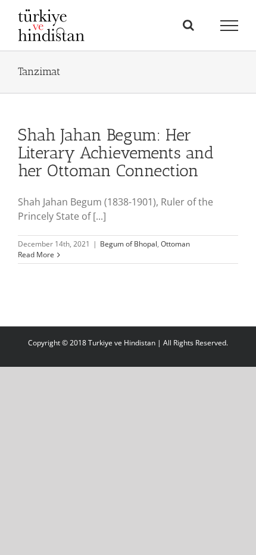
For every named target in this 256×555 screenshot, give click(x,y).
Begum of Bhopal (128, 244)
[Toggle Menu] (229, 25)
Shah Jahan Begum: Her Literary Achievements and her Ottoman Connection (116, 152)
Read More (36, 255)
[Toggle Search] (188, 25)
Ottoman (175, 244)
